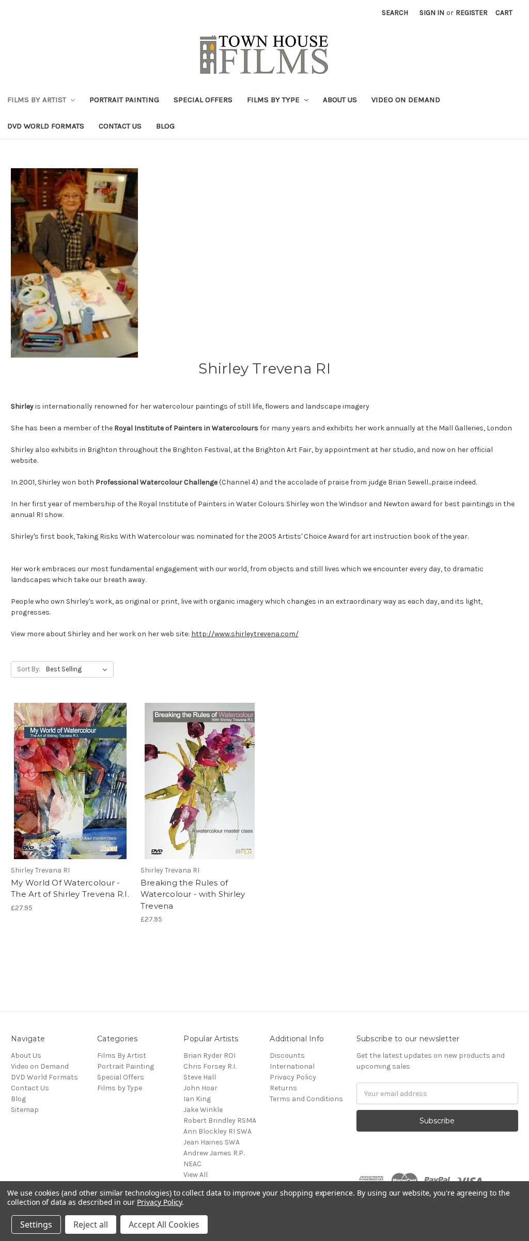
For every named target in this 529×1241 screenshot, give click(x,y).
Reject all (90, 1224)
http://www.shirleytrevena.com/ (245, 634)
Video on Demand (405, 99)
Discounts (287, 1055)
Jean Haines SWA (211, 1142)
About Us (340, 99)
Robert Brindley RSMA (219, 1120)
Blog (165, 126)
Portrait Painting (124, 99)
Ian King (197, 1098)
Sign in (431, 12)
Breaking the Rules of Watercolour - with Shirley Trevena (193, 894)
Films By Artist (37, 99)
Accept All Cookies (164, 1224)
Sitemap (25, 1109)
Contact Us (120, 126)
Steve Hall (199, 1077)
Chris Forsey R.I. (209, 1066)
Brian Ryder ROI (209, 1055)
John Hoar (200, 1088)
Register (472, 12)
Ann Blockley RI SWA (217, 1131)
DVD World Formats (45, 126)
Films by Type (274, 99)
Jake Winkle (203, 1109)
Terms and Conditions (306, 1098)
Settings (36, 1224)
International (292, 1066)
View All (195, 1174)
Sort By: (28, 669)
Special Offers (203, 99)
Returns (283, 1088)
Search (395, 12)
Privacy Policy (293, 1077)
